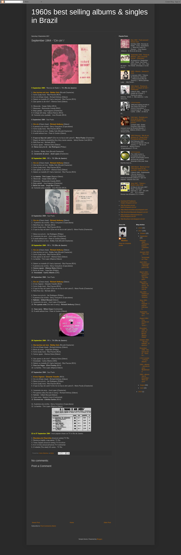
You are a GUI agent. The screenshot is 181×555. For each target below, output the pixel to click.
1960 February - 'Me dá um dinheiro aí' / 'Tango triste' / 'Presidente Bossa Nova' (140, 137)
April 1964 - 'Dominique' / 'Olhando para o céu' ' (144, 265)
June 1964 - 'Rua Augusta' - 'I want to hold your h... (144, 304)
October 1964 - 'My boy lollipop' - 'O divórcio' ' (144, 342)
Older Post (107, 522)
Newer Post (36, 522)
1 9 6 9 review (135, 152)
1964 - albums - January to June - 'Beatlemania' (144, 368)
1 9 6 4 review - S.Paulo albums (144, 360)
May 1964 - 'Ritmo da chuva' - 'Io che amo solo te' (144, 285)
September (144, 236)
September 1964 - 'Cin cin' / (144, 313)
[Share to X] (64, 453)
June (142, 388)
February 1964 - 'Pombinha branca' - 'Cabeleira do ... (144, 245)
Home (72, 522)
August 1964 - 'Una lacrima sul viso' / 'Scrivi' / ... (144, 321)
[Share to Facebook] (66, 453)
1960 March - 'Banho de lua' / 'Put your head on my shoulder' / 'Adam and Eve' (140, 168)
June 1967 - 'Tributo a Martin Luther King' (138, 184)
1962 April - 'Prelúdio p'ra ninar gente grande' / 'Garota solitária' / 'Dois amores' (139, 120)
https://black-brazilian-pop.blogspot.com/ (134, 210)
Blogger (99, 539)
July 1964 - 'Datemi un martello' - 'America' (144, 294)
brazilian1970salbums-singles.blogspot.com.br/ (129, 202)
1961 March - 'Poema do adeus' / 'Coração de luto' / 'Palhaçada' (139, 88)
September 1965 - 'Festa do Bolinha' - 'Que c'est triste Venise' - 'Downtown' (140, 56)
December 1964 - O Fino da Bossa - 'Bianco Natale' (143, 332)
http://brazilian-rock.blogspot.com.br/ (133, 219)
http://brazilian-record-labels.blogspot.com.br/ (128, 206)
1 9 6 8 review (135, 102)
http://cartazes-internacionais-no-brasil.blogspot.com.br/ (132, 215)
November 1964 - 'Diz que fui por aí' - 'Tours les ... (144, 351)
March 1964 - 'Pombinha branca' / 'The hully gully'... (144, 275)
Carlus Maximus (124, 239)
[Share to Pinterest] (68, 453)
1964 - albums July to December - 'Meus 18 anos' (144, 378)
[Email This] (59, 453)
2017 (140, 231)
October (143, 233)
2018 (140, 228)
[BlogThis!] (61, 453)
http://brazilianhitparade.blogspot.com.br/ (134, 212)
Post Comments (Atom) (48, 526)
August (142, 385)
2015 (140, 392)
